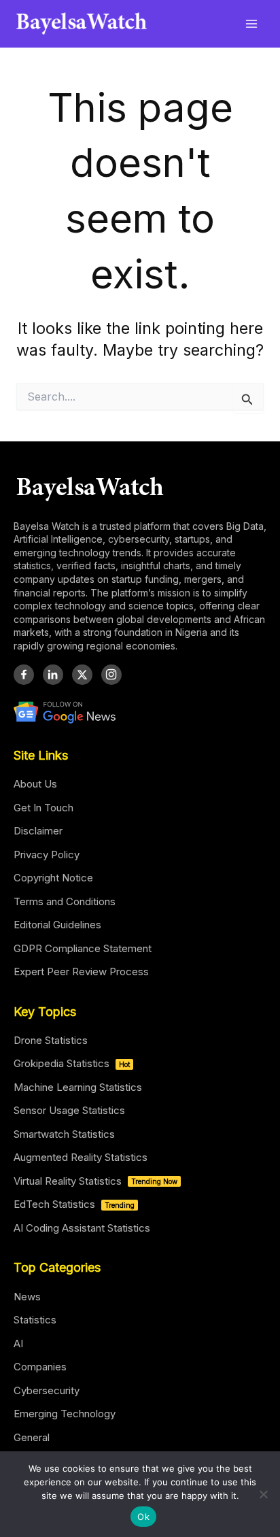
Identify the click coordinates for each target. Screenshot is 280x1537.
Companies (40, 1366)
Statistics (35, 1319)
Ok (143, 1516)
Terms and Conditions (65, 901)
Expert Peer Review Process (81, 971)
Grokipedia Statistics (72, 1063)
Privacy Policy (47, 854)
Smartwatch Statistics (64, 1134)
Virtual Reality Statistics (95, 1181)
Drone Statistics (51, 1040)
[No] (263, 1494)
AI (18, 1343)
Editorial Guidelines (57, 924)
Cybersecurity (47, 1390)
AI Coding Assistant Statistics (82, 1227)
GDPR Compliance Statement (83, 948)
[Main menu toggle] (251, 23)
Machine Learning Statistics (78, 1087)
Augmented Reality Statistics (80, 1157)
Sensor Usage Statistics (69, 1110)
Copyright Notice (53, 877)
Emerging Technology (65, 1413)
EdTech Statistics (74, 1204)
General (32, 1437)
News (27, 1296)
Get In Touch (43, 807)
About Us (35, 783)
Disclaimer (38, 830)
